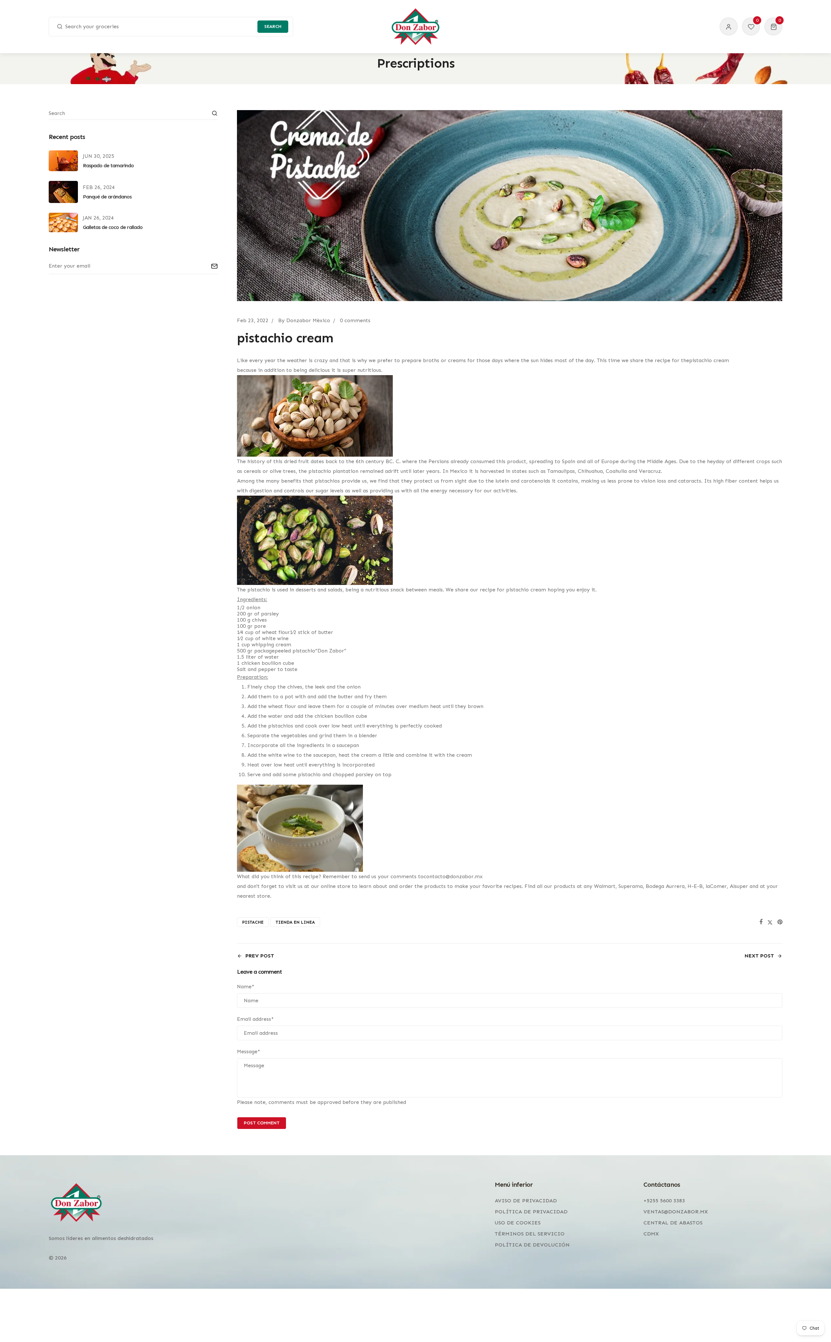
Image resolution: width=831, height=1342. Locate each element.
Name (245, 986)
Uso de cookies (517, 1223)
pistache (253, 922)
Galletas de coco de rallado (113, 227)
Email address (255, 1019)
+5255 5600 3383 (664, 1200)
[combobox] (171, 26)
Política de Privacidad (531, 1212)
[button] (773, 26)
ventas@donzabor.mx (675, 1212)
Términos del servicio (529, 1234)
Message (248, 1051)
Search (272, 26)
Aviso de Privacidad (526, 1200)
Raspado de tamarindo (108, 165)
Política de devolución (532, 1245)
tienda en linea (295, 922)
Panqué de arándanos (107, 197)
